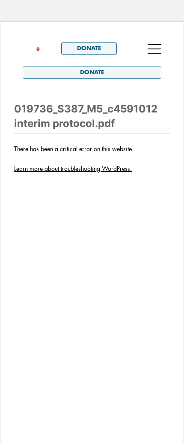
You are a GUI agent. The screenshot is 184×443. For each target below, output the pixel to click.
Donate (89, 48)
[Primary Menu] (154, 48)
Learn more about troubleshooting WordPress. (73, 169)
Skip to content (46, 34)
